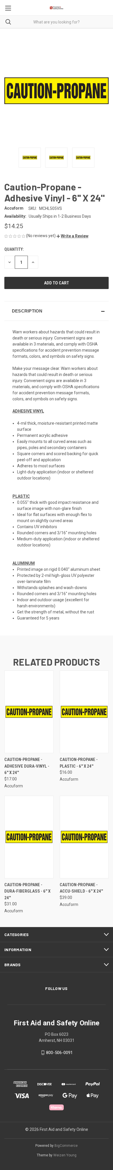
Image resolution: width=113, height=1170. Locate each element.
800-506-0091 (59, 1052)
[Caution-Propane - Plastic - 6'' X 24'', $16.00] (84, 712)
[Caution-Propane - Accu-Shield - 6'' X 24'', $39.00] (84, 837)
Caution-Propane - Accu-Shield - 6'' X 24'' (81, 888)
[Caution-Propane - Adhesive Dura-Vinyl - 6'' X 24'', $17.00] (29, 712)
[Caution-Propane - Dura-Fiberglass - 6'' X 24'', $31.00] (29, 837)
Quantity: (14, 249)
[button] (72, 236)
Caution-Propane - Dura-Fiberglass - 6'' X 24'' (27, 891)
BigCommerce (66, 1146)
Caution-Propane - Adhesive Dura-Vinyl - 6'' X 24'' (26, 766)
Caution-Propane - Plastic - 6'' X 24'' (79, 763)
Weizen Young (64, 1155)
